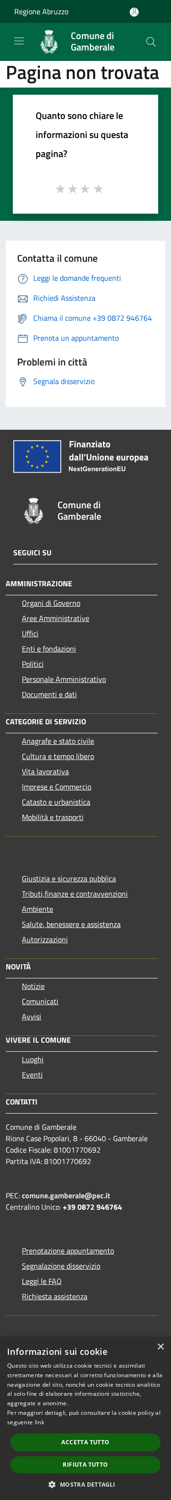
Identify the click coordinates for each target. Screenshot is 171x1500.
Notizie (33, 986)
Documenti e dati (49, 694)
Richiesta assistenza (54, 1296)
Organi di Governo (51, 603)
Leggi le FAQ (42, 1281)
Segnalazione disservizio (61, 1266)
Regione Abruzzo (41, 11)
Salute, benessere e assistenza (71, 924)
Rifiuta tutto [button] (85, 1465)
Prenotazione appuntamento (68, 1250)
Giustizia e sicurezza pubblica (69, 878)
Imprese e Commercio (56, 786)
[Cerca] (151, 42)
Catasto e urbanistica (56, 802)
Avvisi (31, 1016)
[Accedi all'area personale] (134, 12)
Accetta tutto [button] (85, 1442)
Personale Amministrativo (64, 679)
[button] (85, 1484)
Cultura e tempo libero (58, 756)
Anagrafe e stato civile (58, 741)
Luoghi (33, 1059)
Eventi (32, 1074)
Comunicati (40, 1001)
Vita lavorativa (45, 771)
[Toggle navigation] (19, 41)
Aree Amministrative (55, 618)
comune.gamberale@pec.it (66, 1195)
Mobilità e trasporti (53, 817)
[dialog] (85, 1418)
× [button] (160, 1347)
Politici (33, 664)
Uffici (30, 633)
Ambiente (37, 909)
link (39, 1422)
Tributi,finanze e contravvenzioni (75, 893)
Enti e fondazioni (49, 648)
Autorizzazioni (45, 939)
